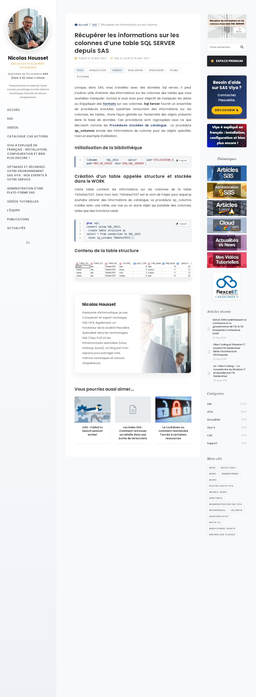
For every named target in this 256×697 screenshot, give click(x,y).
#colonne (83, 76)
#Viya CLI (215, 522)
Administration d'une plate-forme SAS (25, 190)
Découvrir (225, 110)
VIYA (227, 412)
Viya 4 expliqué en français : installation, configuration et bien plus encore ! (27, 151)
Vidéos (12, 128)
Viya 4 (227, 427)
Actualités (16, 228)
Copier (182, 160)
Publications (18, 219)
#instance (216, 498)
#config (237, 510)
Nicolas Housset (28, 58)
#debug (117, 70)
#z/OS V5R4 (228, 467)
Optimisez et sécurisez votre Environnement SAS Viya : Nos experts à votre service (27, 173)
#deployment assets (222, 528)
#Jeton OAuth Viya (221, 485)
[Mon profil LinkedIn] (28, 242)
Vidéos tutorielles (23, 201)
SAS (10, 119)
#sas (80, 70)
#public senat (218, 492)
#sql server (135, 70)
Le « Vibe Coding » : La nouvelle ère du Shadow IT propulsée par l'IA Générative (229, 371)
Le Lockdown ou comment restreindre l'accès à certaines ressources (173, 432)
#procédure (156, 70)
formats (109, 103)
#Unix (213, 479)
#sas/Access (97, 70)
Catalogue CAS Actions (27, 136)
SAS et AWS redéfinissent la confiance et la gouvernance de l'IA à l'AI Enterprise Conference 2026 (229, 326)
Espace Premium (229, 61)
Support (227, 443)
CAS (227, 435)
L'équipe (13, 210)
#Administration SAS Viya (225, 504)
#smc (212, 473)
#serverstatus (218, 516)
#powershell (217, 510)
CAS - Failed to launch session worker (92, 430)
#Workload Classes (222, 534)
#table (174, 70)
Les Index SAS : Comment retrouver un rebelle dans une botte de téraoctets (133, 432)
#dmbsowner (230, 473)
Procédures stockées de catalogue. (139, 125)
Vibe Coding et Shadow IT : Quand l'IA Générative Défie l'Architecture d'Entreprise (229, 350)
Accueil (13, 110)
